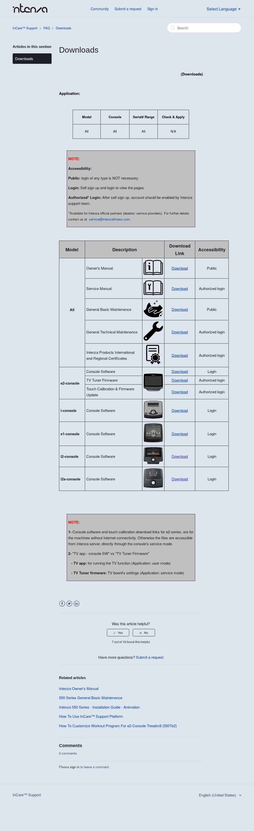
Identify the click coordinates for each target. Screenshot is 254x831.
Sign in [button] (152, 8)
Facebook (62, 604)
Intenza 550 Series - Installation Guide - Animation (99, 707)
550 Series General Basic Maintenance (90, 697)
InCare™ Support (25, 28)
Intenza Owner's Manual (78, 688)
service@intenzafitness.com (109, 219)
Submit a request (128, 8)
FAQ (46, 28)
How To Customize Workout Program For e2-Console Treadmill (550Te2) (118, 725)
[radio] (118, 632)
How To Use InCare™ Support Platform (91, 716)
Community (100, 8)
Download (180, 268)
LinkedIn (76, 604)
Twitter (69, 604)
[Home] (30, 11)
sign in (74, 766)
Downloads (63, 28)
